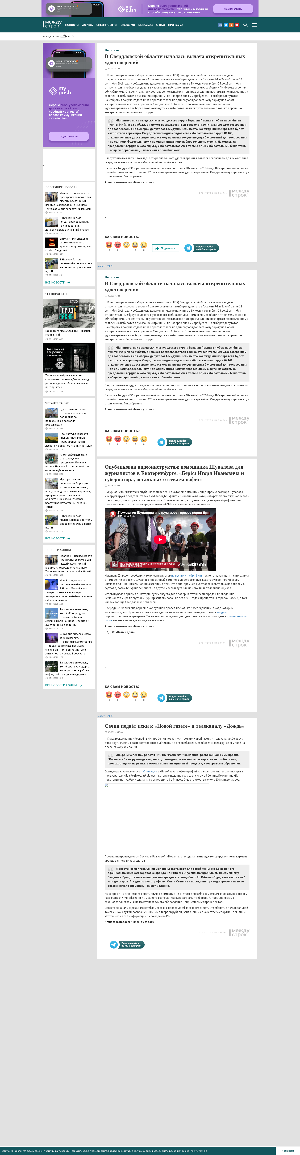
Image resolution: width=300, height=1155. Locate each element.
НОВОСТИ (72, 24)
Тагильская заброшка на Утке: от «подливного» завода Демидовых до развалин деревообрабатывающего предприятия (67, 381)
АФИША (87, 24)
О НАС (160, 24)
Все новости (55, 282)
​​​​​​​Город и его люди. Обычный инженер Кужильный (68, 332)
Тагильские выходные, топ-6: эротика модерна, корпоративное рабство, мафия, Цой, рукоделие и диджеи (68, 668)
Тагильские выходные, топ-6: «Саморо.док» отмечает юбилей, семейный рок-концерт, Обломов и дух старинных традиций (67, 617)
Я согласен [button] (288, 1150)
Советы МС (128, 24)
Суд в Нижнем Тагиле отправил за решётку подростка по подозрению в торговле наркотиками (65, 416)
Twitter (226, 25)
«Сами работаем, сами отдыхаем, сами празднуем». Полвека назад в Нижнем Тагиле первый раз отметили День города (67, 462)
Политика (112, 50)
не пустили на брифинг (186, 575)
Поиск (245, 25)
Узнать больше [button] (199, 1150)
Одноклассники (231, 25)
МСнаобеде (145, 24)
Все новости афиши (61, 685)
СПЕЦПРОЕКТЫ (106, 24)
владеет (222, 612)
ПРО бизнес (175, 24)
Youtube (237, 25)
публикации (149, 771)
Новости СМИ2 (104, 266)
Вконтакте (220, 25)
